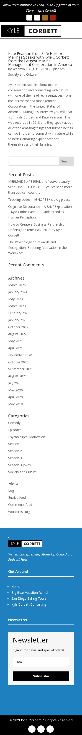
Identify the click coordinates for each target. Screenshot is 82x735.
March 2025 (17, 285)
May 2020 (15, 390)
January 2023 (17, 320)
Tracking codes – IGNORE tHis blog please (39, 199)
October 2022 (18, 327)
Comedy (14, 423)
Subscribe (41, 676)
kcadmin (19, 69)
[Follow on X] (37, 18)
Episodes (58, 69)
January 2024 (17, 292)
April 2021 (15, 348)
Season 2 (15, 451)
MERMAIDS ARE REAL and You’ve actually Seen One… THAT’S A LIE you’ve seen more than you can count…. (40, 187)
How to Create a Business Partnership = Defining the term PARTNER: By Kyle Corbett (37, 229)
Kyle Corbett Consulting (28, 604)
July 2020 (14, 383)
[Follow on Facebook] (29, 18)
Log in (12, 490)
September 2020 (20, 369)
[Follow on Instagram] (45, 18)
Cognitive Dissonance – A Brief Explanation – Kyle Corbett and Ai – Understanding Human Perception (40, 212)
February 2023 (18, 313)
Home (15, 586)
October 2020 (18, 362)
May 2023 (15, 299)
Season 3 (15, 458)
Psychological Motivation (26, 437)
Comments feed (20, 504)
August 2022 (17, 334)
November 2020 (20, 355)
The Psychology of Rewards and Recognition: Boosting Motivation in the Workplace (37, 247)
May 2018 (15, 404)
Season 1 (15, 444)
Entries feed (17, 497)
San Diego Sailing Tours (28, 598)
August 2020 (17, 376)
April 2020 (15, 397)
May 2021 (15, 341)
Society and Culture (22, 74)
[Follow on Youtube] (53, 18)
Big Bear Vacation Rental (29, 592)
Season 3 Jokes (19, 465)
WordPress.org (19, 511)
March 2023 (17, 306)
